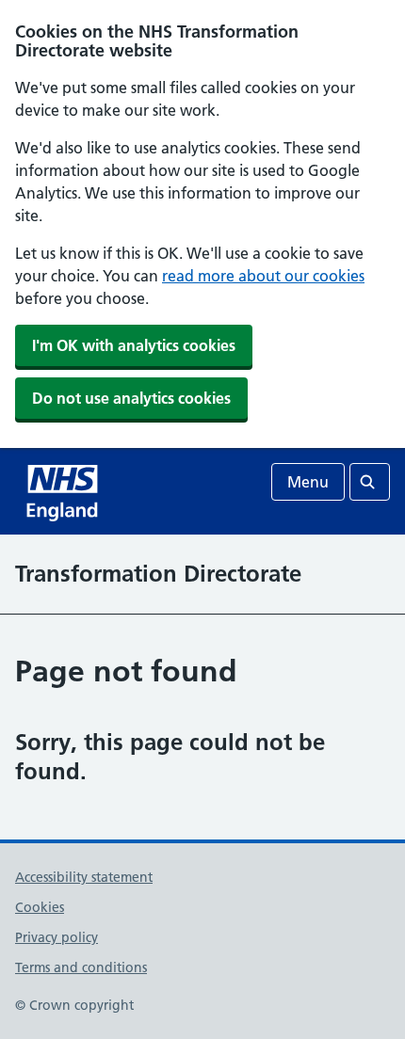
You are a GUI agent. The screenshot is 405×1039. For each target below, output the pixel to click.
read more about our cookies (263, 275)
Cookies (39, 907)
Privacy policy (56, 937)
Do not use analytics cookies (131, 398)
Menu (308, 481)
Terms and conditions (81, 967)
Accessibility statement (84, 877)
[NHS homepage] (64, 491)
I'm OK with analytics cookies (133, 345)
